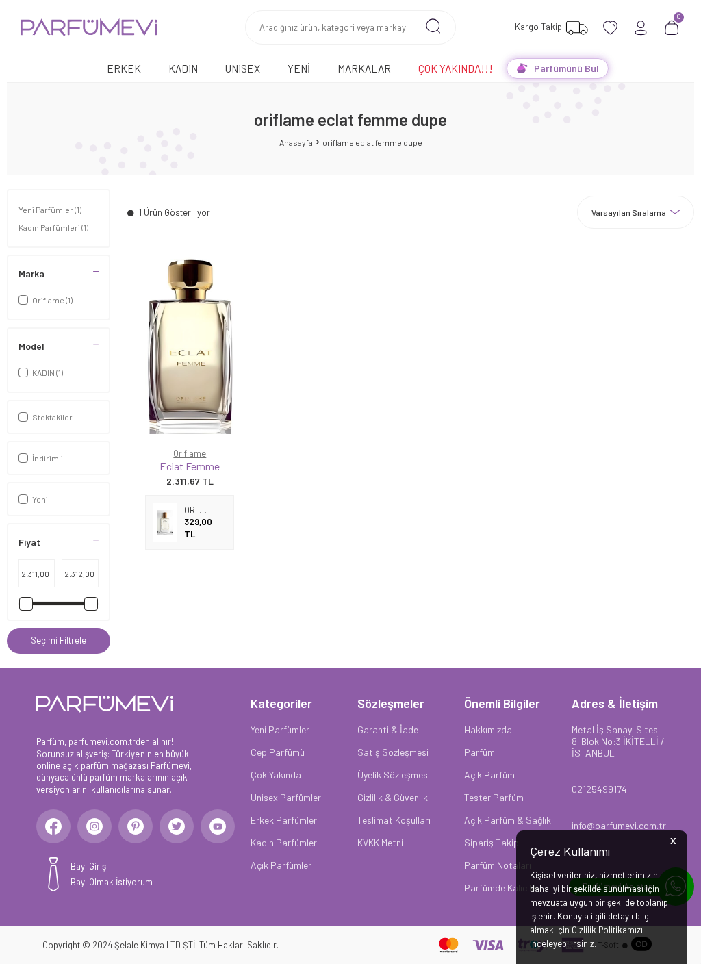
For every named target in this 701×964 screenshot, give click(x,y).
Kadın (183, 68)
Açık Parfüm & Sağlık (507, 820)
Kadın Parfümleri (53, 227)
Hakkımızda (488, 729)
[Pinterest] (135, 826)
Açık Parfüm (489, 775)
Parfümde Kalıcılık (501, 887)
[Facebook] (53, 826)
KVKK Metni (380, 842)
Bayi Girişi (89, 866)
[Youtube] (217, 826)
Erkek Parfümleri (285, 820)
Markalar (364, 68)
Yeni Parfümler (49, 209)
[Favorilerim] (610, 27)
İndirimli (47, 458)
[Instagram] (94, 826)
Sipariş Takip (491, 842)
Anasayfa (296, 142)
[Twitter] (176, 826)
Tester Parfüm (494, 797)
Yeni (299, 68)
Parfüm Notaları (497, 865)
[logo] (89, 27)
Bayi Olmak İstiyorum (112, 881)
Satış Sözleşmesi (393, 752)
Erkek (124, 68)
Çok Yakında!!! (455, 68)
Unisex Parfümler (286, 797)
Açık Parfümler (281, 865)
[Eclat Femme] (190, 345)
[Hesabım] (641, 27)
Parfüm (479, 752)
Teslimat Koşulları (394, 820)
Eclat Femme (190, 465)
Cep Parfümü (278, 752)
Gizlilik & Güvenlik (392, 797)
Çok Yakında (276, 775)
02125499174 (599, 789)
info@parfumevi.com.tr (618, 825)
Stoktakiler (52, 417)
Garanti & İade (387, 729)
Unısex (242, 68)
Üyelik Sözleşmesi (393, 775)
